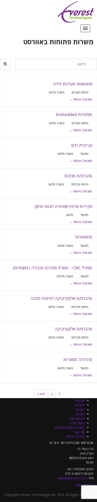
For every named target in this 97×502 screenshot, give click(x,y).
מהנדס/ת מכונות (78, 175)
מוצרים (80, 414)
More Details (82, 99)
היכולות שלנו (77, 418)
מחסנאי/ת (83, 237)
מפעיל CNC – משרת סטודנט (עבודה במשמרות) (52, 267)
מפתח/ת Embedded (74, 114)
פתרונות (79, 405)
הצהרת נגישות (84, 485)
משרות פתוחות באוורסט (70, 427)
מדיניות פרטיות (75, 436)
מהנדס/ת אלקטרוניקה (73, 329)
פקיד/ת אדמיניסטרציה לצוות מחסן (63, 206)
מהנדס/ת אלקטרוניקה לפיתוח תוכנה (61, 298)
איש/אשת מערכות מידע (72, 84)
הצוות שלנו (78, 423)
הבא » (41, 394)
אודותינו (80, 400)
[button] (5, 64)
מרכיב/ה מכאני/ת (77, 359)
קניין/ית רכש (81, 145)
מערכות (80, 409)
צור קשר (79, 432)
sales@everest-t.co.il (72, 478)
